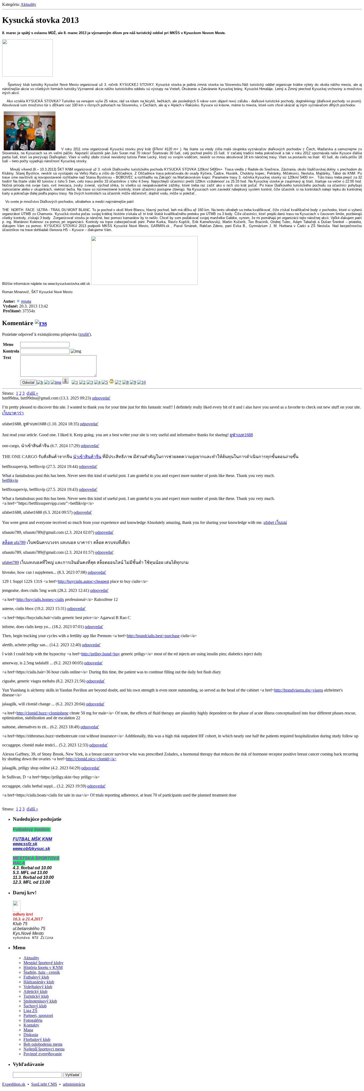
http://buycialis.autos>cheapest (83, 581)
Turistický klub (36, 996)
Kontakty (31, 1025)
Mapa (28, 1030)
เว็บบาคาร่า (13, 413)
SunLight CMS (44, 1084)
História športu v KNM (43, 967)
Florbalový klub (36, 1039)
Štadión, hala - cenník (41, 972)
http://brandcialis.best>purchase (153, 635)
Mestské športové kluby (43, 962)
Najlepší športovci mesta (43, 1049)
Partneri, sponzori (38, 1015)
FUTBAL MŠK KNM (32, 839)
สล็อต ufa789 (14, 542)
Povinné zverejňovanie (42, 1054)
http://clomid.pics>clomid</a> (91, 759)
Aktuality (28, 4)
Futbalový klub (36, 977)
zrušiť (85, 334)
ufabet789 (10, 562)
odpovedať (101, 398)
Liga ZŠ (30, 1010)
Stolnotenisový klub (40, 1001)
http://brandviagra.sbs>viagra (298, 690)
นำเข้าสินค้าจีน (87, 456)
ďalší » (32, 393)
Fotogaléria (32, 1020)
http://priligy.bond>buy (100, 654)
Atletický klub (35, 991)
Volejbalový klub (37, 986)
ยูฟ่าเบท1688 (241, 435)
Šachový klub (35, 1006)
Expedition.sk (13, 1084)
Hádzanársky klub (38, 982)
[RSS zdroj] (41, 323)
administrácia (74, 1084)
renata (26, 301)
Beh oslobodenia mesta (42, 1044)
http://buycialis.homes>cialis (40, 599)
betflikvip (10, 480)
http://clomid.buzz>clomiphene (42, 713)
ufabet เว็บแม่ (275, 522)
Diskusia (30, 1034)
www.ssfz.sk (25, 844)
